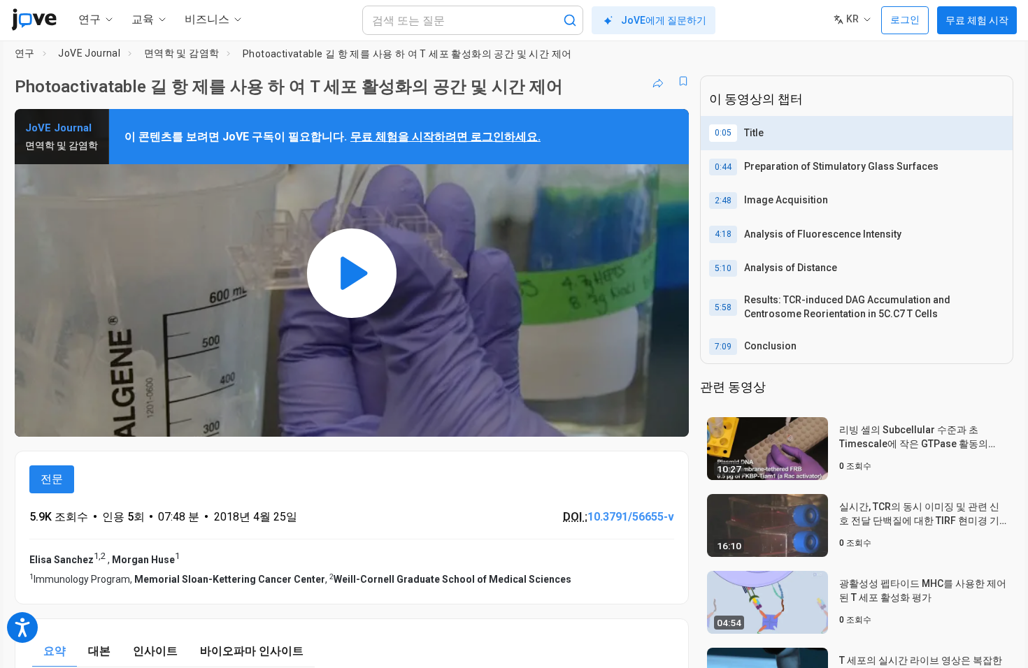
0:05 (723, 133)
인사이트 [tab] (155, 651)
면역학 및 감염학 (182, 53)
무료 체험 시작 (976, 20)
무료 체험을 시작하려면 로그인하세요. (445, 136)
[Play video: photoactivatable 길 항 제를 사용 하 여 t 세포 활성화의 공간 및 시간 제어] (352, 273)
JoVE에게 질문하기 (663, 20)
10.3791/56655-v (630, 516)
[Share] (658, 81)
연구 (25, 53)
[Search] (570, 20)
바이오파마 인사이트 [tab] (252, 651)
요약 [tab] (54, 651)
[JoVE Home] (34, 19)
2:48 (723, 200)
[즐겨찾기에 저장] (683, 81)
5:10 (723, 268)
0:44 (723, 167)
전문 (52, 479)
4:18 (723, 234)
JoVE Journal (89, 53)
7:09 (723, 346)
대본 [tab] (99, 651)
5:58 (723, 307)
